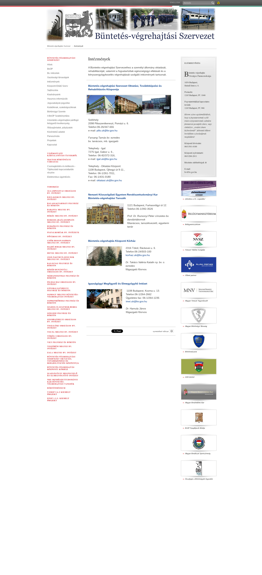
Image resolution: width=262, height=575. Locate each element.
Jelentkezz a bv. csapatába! (195, 199)
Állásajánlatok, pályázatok (60, 127)
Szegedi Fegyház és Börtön (59, 314)
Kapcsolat (52, 144)
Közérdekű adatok (56, 132)
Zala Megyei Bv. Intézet (61, 352)
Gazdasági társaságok (58, 77)
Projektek (51, 140)
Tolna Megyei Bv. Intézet (62, 332)
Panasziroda (53, 136)
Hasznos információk (57, 99)
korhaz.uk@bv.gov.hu (138, 255)
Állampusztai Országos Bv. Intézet (61, 192)
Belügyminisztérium (192, 224)
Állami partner (190, 275)
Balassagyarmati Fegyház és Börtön (63, 204)
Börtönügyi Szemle (56, 111)
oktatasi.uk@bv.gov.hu (109, 180)
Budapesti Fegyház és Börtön (60, 227)
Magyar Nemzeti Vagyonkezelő (196, 301)
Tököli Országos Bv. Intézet (59, 337)
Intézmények (78, 46)
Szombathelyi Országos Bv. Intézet (61, 320)
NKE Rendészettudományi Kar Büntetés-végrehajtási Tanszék (62, 381)
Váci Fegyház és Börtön (61, 342)
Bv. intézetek (53, 73)
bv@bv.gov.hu (190, 172)
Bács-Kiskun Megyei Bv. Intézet (61, 198)
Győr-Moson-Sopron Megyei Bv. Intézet (59, 241)
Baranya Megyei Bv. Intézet (58, 210)
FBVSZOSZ (189, 377)
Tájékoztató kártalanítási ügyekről (62, 154)
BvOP (50, 69)
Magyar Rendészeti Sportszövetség (197, 453)
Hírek (49, 64)
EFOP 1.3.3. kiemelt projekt (58, 399)
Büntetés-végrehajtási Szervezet (58, 46)
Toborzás (53, 186)
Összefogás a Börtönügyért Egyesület (199, 479)
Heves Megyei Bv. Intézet (62, 253)
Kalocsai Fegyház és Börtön (60, 264)
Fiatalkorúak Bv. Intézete (63, 232)
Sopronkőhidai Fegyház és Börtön (63, 301)
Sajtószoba (52, 90)
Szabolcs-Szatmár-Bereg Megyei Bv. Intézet (62, 308)
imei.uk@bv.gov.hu (136, 301)
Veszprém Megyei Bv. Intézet (59, 347)
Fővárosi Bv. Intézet (59, 236)
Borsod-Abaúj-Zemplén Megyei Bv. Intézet (60, 221)
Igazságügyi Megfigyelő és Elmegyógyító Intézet (62, 374)
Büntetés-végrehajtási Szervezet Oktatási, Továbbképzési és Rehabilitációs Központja (63, 359)
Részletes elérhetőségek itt (195, 162)
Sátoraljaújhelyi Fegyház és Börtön (58, 289)
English (175, 2)
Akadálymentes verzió (218, 3)
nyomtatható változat (161, 331)
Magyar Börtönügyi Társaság (59, 160)
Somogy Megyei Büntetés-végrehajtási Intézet (62, 295)
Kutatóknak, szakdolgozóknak (61, 107)
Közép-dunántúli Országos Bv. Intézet (60, 270)
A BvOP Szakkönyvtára (58, 116)
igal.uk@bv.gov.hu (107, 159)
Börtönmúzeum (56, 388)
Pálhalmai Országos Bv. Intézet (61, 283)
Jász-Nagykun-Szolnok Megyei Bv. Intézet (60, 258)
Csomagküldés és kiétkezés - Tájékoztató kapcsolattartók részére (61, 169)
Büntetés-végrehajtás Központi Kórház (61, 368)
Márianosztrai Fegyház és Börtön (63, 277)
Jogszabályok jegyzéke (58, 103)
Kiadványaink (53, 94)
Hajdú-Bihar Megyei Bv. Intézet (61, 247)
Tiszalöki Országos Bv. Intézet (61, 326)
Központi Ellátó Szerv (57, 86)
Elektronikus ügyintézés (58, 177)
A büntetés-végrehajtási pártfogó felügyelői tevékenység (63, 122)
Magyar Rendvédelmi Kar (194, 402)
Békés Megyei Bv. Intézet (62, 216)
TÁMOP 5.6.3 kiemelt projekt (59, 393)
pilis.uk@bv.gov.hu (107, 130)
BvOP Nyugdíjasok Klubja (195, 428)
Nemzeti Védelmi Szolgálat (195, 250)
